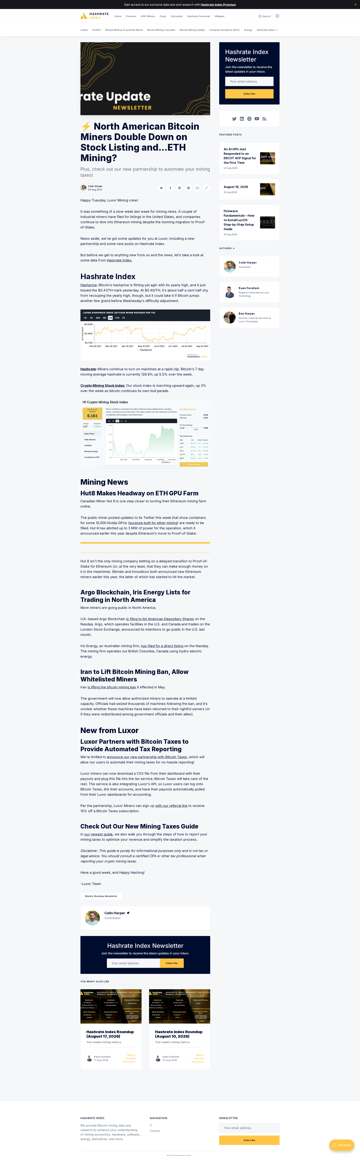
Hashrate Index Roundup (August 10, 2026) (178, 1034)
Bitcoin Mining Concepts (161, 30)
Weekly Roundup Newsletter (101, 896)
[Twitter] (128, 913)
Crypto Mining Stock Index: (102, 386)
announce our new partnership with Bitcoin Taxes (147, 757)
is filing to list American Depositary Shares (160, 619)
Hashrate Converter (198, 16)
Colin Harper (95, 186)
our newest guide (98, 834)
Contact (155, 1130)
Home (118, 16)
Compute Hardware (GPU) (225, 30)
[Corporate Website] (249, 118)
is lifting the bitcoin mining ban (112, 687)
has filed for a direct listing (162, 646)
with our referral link (171, 806)
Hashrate (88, 369)
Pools (163, 16)
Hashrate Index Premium (271, 30)
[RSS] (264, 118)
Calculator (177, 16)
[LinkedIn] (242, 118)
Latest (84, 30)
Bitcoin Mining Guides (192, 30)
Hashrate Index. (119, 260)
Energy (248, 30)
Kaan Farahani (102, 1056)
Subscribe (172, 963)
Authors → (227, 248)
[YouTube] (257, 118)
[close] (355, 5)
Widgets (220, 16)
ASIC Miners (148, 16)
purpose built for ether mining (153, 523)
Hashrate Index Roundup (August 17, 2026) (110, 1034)
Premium (131, 16)
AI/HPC (96, 30)
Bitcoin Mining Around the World (124, 30)
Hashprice (88, 285)
